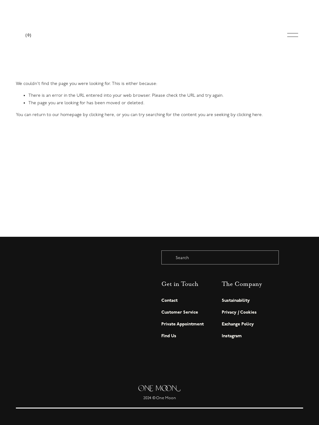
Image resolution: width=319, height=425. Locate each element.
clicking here (101, 114)
